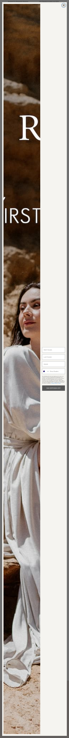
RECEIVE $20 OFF (54, 388)
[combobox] (45, 371)
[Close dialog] (63, 5)
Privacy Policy (54, 383)
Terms (59, 383)
